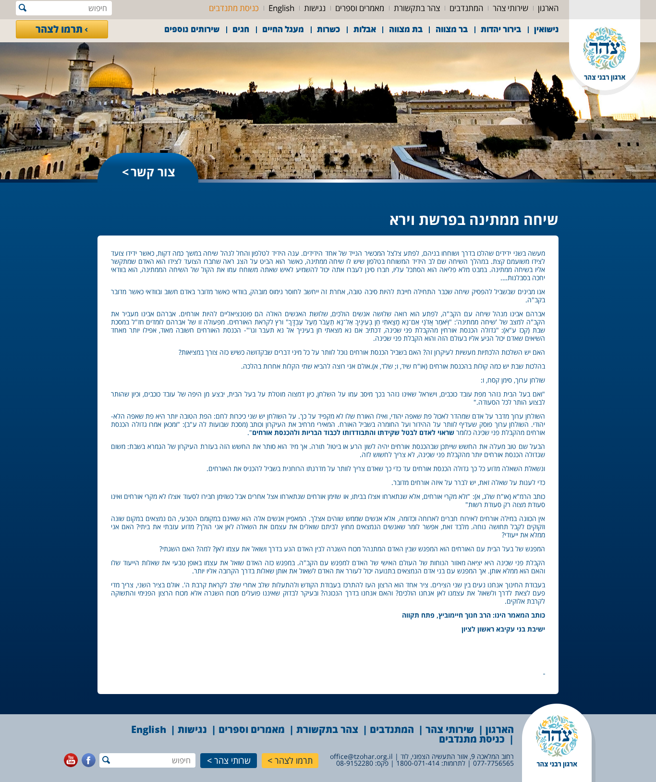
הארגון (548, 7)
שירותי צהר (510, 7)
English (281, 7)
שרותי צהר (232, 760)
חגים (240, 29)
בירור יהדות (501, 29)
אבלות (364, 29)
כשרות (328, 29)
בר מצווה (452, 29)
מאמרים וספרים (359, 7)
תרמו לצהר (59, 29)
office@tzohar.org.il (361, 756)
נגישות (315, 7)
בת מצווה (406, 29)
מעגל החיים (283, 29)
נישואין (546, 29)
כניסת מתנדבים (234, 7)
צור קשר (153, 171)
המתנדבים (466, 7)
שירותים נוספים (191, 29)
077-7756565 (493, 763)
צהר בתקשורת (417, 7)
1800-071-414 (417, 763)
